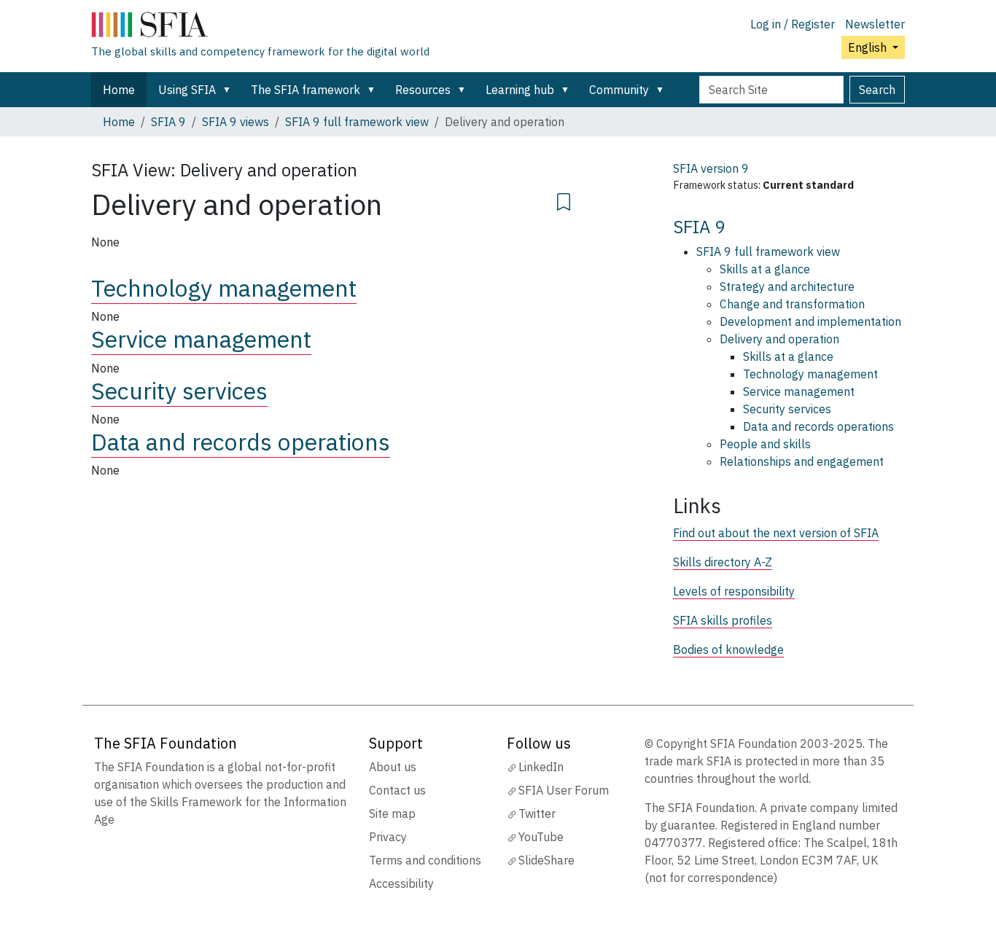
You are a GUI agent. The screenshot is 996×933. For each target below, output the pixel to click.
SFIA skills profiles (722, 620)
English (869, 47)
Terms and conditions (425, 860)
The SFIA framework (305, 89)
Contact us (397, 790)
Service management (201, 339)
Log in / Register (792, 24)
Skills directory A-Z (722, 562)
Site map (392, 813)
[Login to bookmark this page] (563, 199)
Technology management (224, 288)
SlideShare (546, 860)
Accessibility (401, 883)
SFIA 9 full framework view (357, 121)
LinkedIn (541, 767)
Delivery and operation (779, 339)
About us (392, 767)
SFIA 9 (168, 121)
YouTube (541, 836)
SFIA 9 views (235, 121)
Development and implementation (810, 321)
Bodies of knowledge (728, 649)
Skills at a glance (765, 269)
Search (877, 89)
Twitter (537, 813)
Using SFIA (187, 89)
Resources (423, 89)
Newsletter (875, 24)
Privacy (388, 836)
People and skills (765, 444)
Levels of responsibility (734, 591)
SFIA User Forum (563, 790)
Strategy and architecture (787, 286)
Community (619, 89)
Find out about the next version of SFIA (776, 533)
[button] (229, 89)
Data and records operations (240, 441)
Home (119, 89)
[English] (260, 28)
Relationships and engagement (802, 461)
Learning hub (520, 89)
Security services (179, 390)
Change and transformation (792, 304)
